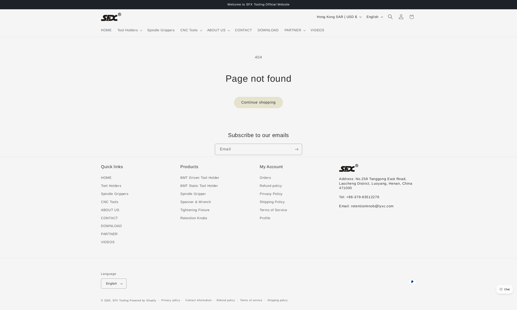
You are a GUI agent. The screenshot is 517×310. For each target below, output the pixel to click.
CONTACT (109, 218)
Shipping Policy (272, 202)
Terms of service (251, 300)
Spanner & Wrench (195, 202)
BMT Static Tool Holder (199, 186)
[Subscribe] (296, 149)
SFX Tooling (120, 300)
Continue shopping (258, 102)
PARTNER (109, 234)
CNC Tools (109, 202)
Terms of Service (273, 210)
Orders (265, 178)
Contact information (198, 300)
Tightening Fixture (195, 210)
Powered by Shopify (143, 300)
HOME (106, 178)
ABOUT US (110, 210)
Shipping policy (277, 300)
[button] (129, 30)
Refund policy (271, 186)
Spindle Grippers (114, 194)
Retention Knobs (193, 218)
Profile (265, 218)
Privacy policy (170, 300)
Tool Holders (111, 186)
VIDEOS (108, 242)
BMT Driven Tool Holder (199, 178)
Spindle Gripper (193, 194)
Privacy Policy (271, 194)
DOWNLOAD (111, 226)
